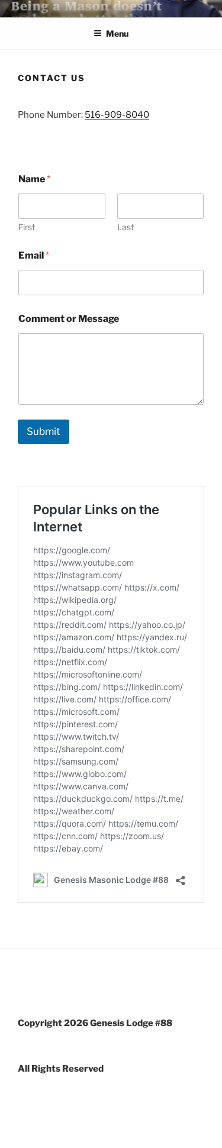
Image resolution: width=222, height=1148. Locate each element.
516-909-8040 (117, 114)
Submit (43, 431)
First (26, 227)
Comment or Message (68, 318)
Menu (117, 33)
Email (33, 255)
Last (125, 227)
